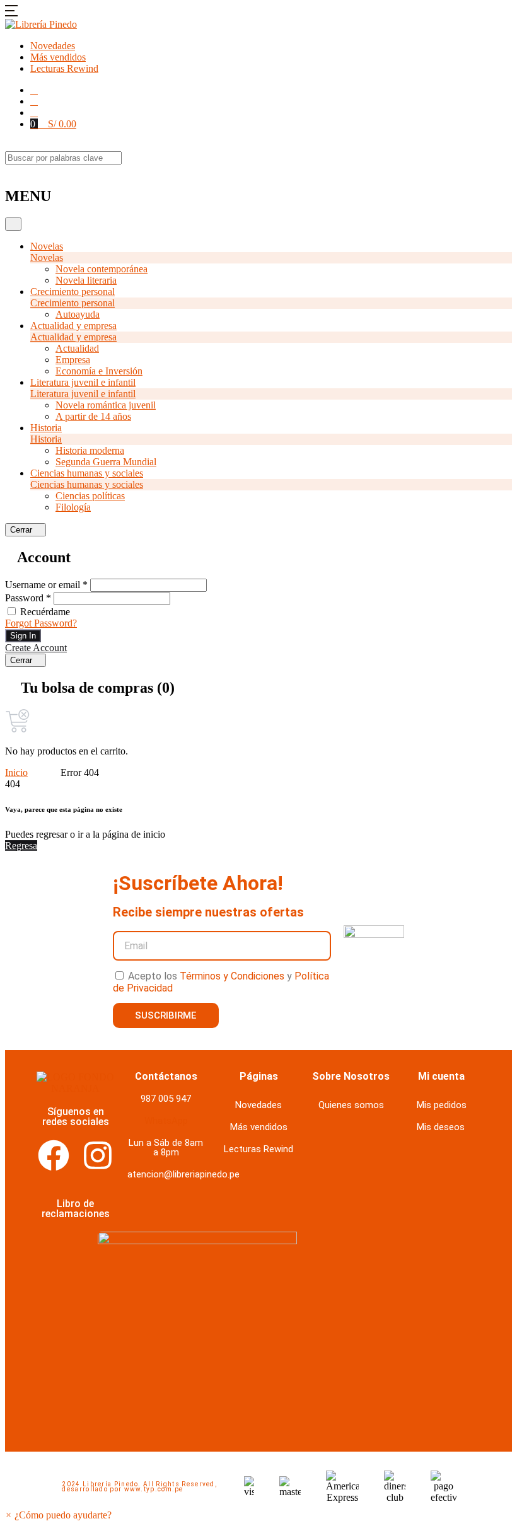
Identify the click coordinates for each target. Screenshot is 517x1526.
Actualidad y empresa (73, 325)
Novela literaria (86, 280)
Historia (46, 427)
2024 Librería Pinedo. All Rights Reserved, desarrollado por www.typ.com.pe (139, 1487)
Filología (73, 507)
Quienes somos (351, 1105)
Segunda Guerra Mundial (105, 461)
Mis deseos (441, 1127)
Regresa (21, 845)
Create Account (36, 647)
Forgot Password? (41, 623)
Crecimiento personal (72, 291)
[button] (11, 13)
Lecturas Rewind (64, 68)
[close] (9, 170)
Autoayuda (77, 314)
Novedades (52, 45)
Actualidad (77, 348)
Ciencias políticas (90, 495)
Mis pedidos (442, 1105)
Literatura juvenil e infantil (83, 382)
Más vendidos (58, 57)
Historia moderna (89, 450)
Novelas (46, 246)
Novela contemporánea (101, 268)
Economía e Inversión (98, 371)
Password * (28, 597)
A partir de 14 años (93, 416)
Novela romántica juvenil (105, 405)
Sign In (23, 635)
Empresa (72, 359)
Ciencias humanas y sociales (86, 473)
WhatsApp (166, 1120)
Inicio (16, 772)
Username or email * (46, 584)
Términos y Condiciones (232, 976)
